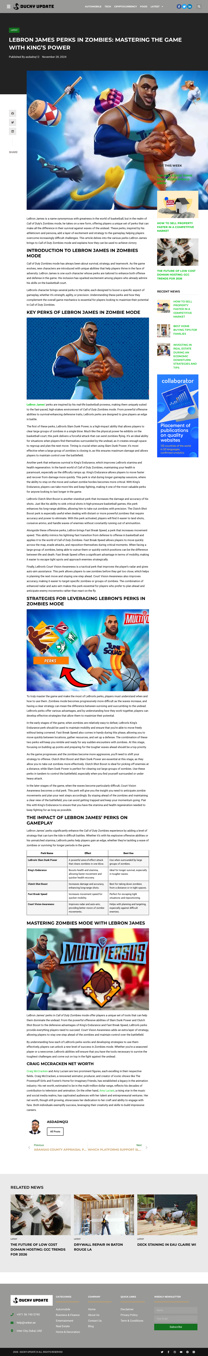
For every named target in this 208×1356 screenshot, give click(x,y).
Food (143, 6)
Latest (155, 6)
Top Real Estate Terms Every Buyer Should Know (174, 179)
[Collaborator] (177, 456)
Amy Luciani (106, 1090)
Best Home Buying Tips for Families (185, 330)
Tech (108, 6)
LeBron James (36, 404)
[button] (199, 6)
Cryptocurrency (125, 6)
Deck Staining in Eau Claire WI (167, 1245)
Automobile (93, 6)
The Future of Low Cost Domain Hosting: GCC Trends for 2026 (176, 274)
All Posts (55, 1131)
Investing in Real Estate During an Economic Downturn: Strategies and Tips (185, 356)
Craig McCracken (37, 1071)
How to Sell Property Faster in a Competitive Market (175, 227)
